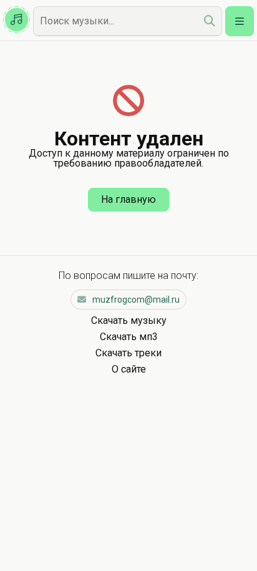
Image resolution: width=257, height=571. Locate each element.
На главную (128, 199)
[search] (209, 21)
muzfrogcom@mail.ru (136, 300)
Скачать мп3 (129, 337)
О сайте (129, 369)
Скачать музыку (129, 320)
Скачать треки (128, 353)
